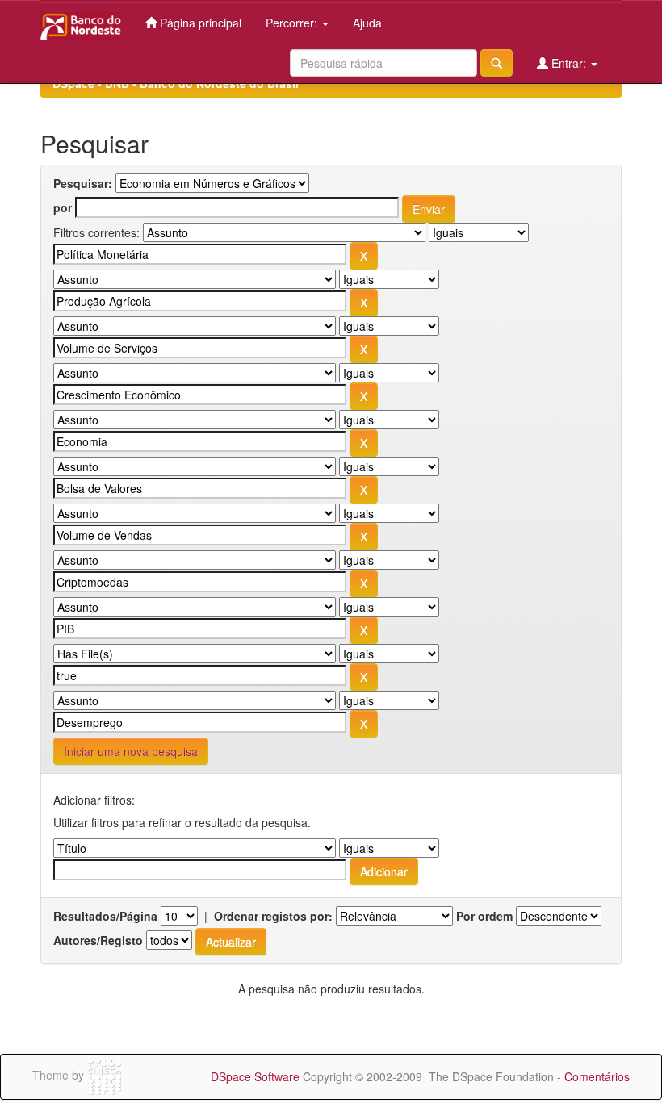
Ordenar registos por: (273, 916)
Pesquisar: (82, 183)
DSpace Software (255, 1076)
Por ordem (484, 916)
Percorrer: (293, 23)
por (62, 207)
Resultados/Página (105, 916)
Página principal (199, 23)
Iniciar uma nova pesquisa (131, 751)
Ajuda (367, 23)
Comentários (597, 1076)
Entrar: (568, 63)
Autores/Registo (98, 940)
